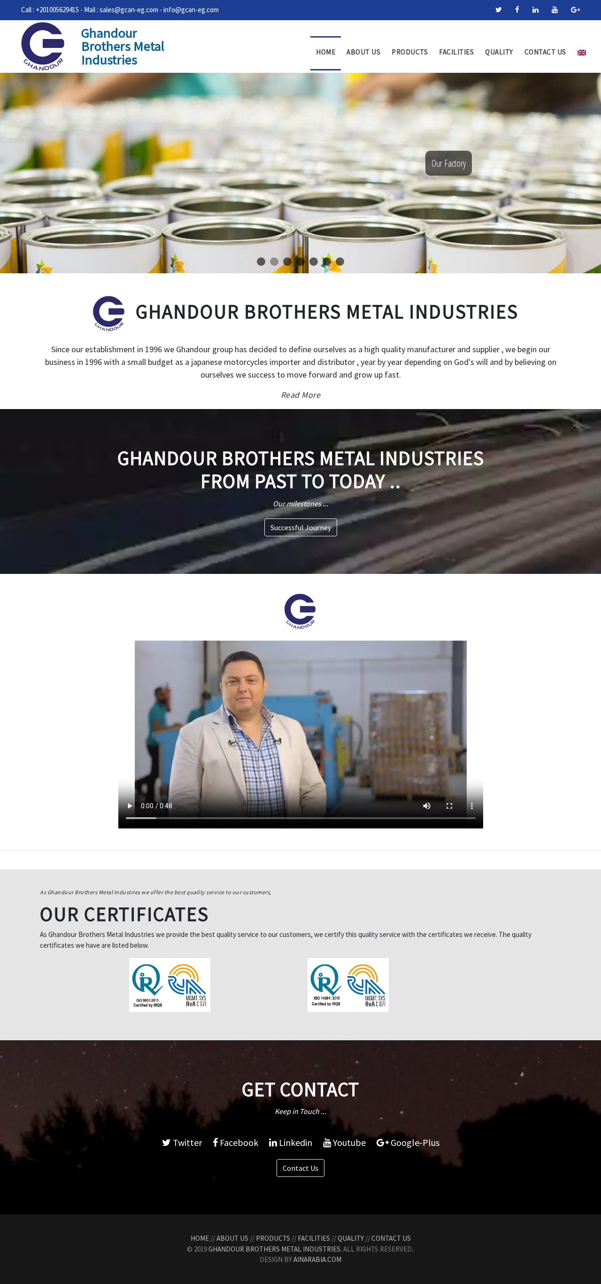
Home (325, 51)
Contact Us (545, 51)
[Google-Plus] (575, 9)
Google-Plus (414, 1142)
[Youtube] (555, 9)
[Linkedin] (535, 9)
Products (410, 51)
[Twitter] (498, 9)
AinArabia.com (317, 1259)
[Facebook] (517, 9)
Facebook (238, 1142)
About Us (363, 51)
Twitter (186, 1142)
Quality (499, 51)
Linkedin (294, 1142)
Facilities (456, 51)
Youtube (348, 1142)
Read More (301, 394)
